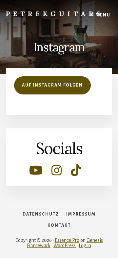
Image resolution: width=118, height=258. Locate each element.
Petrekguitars (55, 14)
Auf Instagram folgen (52, 85)
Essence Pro (67, 240)
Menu (103, 15)
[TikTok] (76, 173)
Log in (85, 245)
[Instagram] (57, 173)
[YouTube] (36, 173)
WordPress (64, 245)
